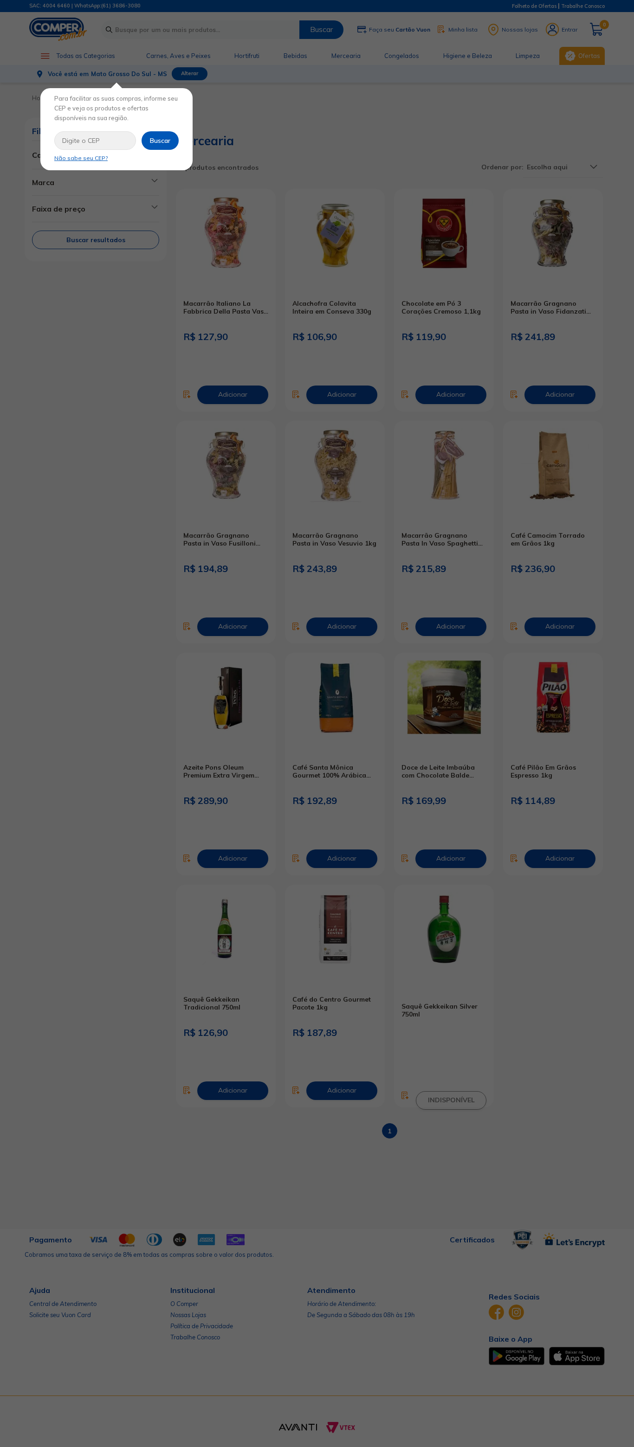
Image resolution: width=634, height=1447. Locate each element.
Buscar (160, 140)
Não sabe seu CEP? (81, 157)
